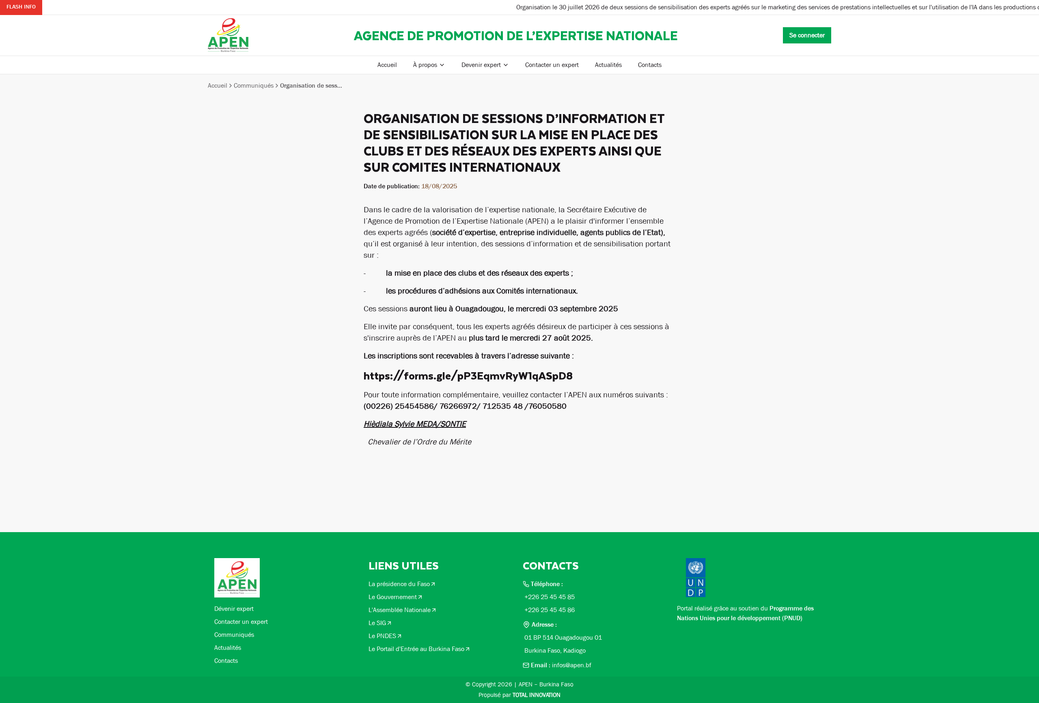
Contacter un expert (552, 64)
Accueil (387, 64)
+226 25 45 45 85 (549, 597)
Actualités (608, 64)
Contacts (650, 64)
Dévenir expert (234, 608)
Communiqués (254, 85)
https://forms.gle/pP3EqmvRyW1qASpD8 (468, 375)
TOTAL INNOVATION (536, 695)
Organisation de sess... (311, 85)
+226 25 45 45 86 (549, 610)
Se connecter (807, 35)
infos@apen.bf (571, 665)
